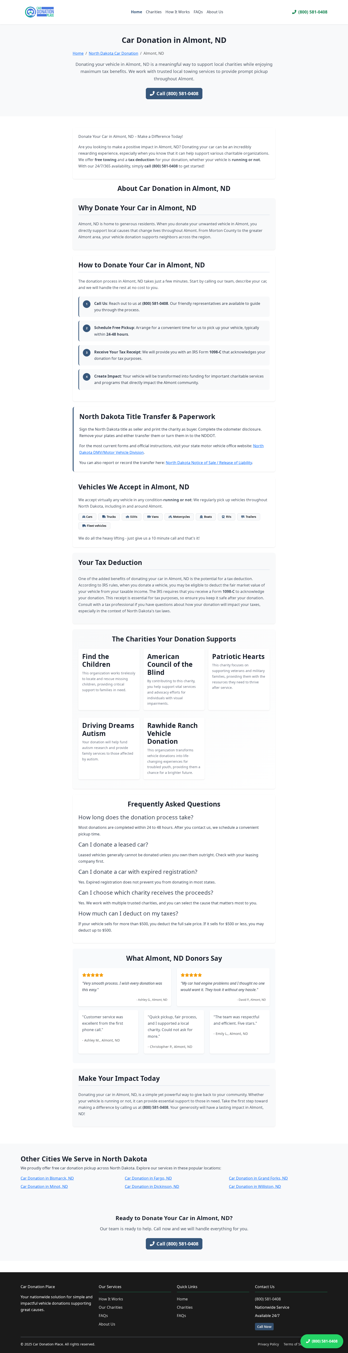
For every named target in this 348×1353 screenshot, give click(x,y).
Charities (154, 11)
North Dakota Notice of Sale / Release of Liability (209, 462)
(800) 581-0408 (312, 12)
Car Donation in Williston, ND (255, 1186)
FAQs (198, 11)
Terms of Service (297, 1344)
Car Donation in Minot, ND (44, 1186)
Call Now (264, 1326)
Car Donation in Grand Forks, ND (258, 1178)
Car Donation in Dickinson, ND (152, 1186)
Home (136, 11)
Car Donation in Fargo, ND (148, 1178)
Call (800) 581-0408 (177, 93)
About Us (215, 11)
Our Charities (111, 1307)
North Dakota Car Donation (113, 53)
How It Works (177, 11)
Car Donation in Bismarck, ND (47, 1178)
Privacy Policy (268, 1344)
